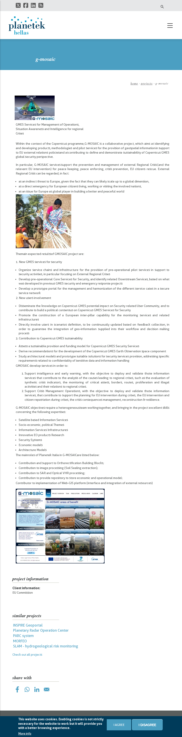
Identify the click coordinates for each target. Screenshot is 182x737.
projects (146, 83)
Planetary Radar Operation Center (41, 630)
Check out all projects (27, 654)
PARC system (23, 636)
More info (24, 733)
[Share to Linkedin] (36, 689)
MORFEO (20, 641)
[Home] (29, 25)
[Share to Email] (46, 689)
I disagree (147, 725)
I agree (119, 725)
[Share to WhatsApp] (27, 689)
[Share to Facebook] (17, 689)
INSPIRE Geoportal (28, 625)
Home (134, 83)
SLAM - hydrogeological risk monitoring (45, 646)
